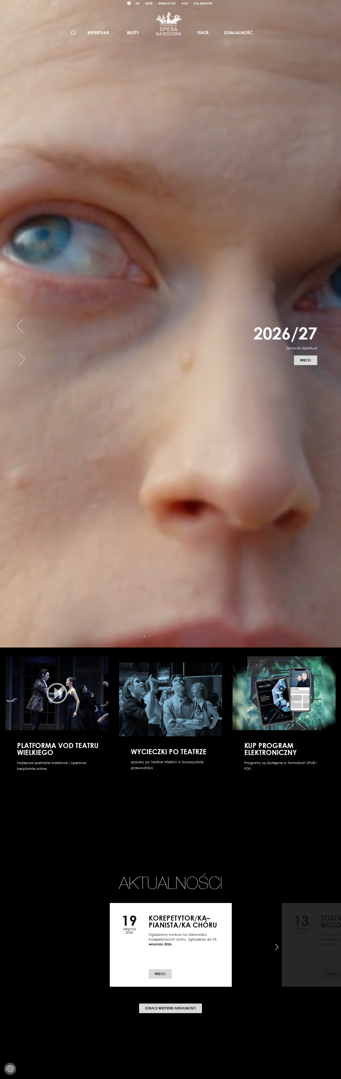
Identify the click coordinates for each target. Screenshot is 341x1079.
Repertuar (98, 32)
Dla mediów (203, 3)
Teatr (203, 32)
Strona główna (73, 33)
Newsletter (167, 3)
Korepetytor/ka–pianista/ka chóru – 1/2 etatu (183, 924)
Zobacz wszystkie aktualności (170, 1008)
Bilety (133, 32)
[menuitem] (73, 33)
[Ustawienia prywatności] (10, 1069)
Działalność (238, 32)
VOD (184, 3)
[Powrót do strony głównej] (168, 23)
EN (137, 3)
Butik (149, 3)
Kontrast (129, 3)
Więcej (308, 360)
